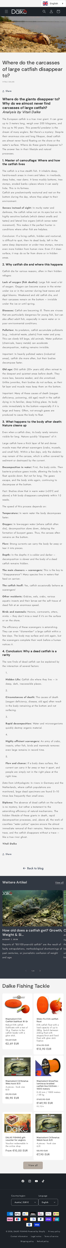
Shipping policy (27, 1241)
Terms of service (51, 1236)
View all (59, 882)
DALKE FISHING (21, 1231)
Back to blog (35, 868)
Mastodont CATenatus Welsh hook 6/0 (48, 1138)
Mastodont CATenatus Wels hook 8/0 (17, 1082)
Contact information (19, 1236)
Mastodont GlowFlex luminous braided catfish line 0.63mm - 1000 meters (48, 1085)
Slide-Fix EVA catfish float (47, 1020)
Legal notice (36, 1236)
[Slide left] (25, 970)
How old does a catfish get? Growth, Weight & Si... (32, 932)
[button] (6, 11)
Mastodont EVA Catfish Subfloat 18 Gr (17, 1020)
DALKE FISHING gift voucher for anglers (16, 1138)
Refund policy (43, 1241)
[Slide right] (40, 970)
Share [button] (9, 91)
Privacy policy (54, 1231)
